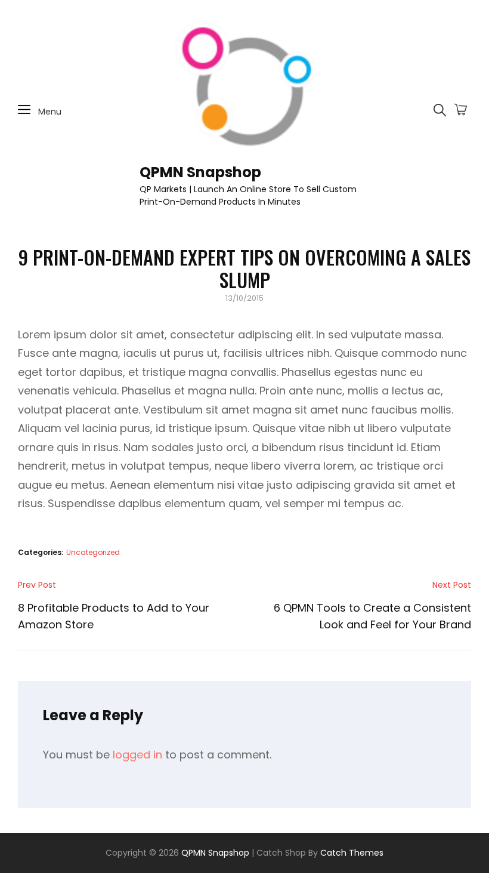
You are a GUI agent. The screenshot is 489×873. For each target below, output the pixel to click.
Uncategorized (93, 552)
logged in (137, 754)
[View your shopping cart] (460, 110)
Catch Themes (351, 853)
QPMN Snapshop (200, 172)
